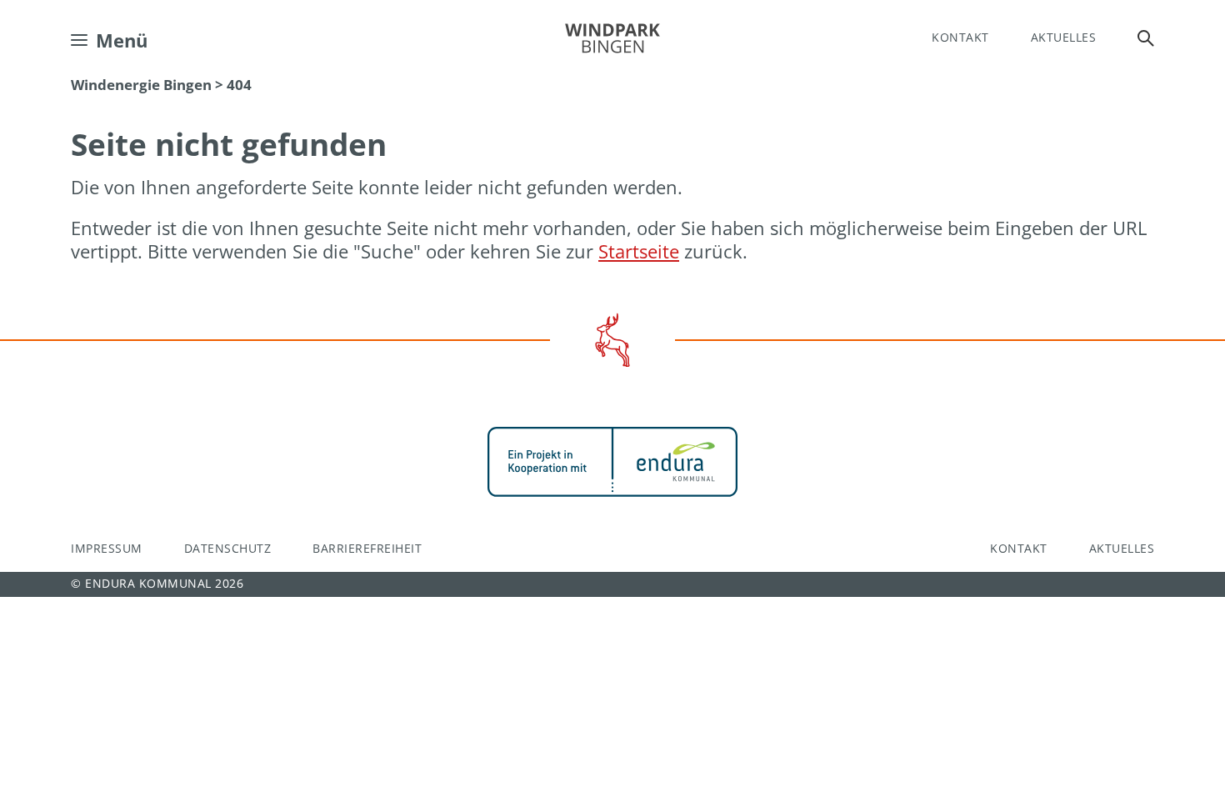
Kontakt (960, 37)
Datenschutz (228, 548)
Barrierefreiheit (367, 548)
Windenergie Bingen (141, 84)
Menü (122, 40)
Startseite (638, 250)
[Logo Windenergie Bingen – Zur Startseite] (612, 38)
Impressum (106, 548)
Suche (1146, 38)
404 (239, 84)
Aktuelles (1064, 37)
